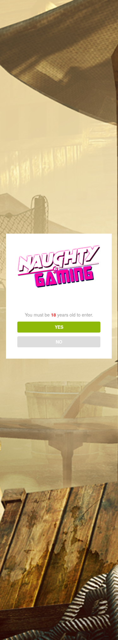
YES (59, 327)
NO (59, 342)
